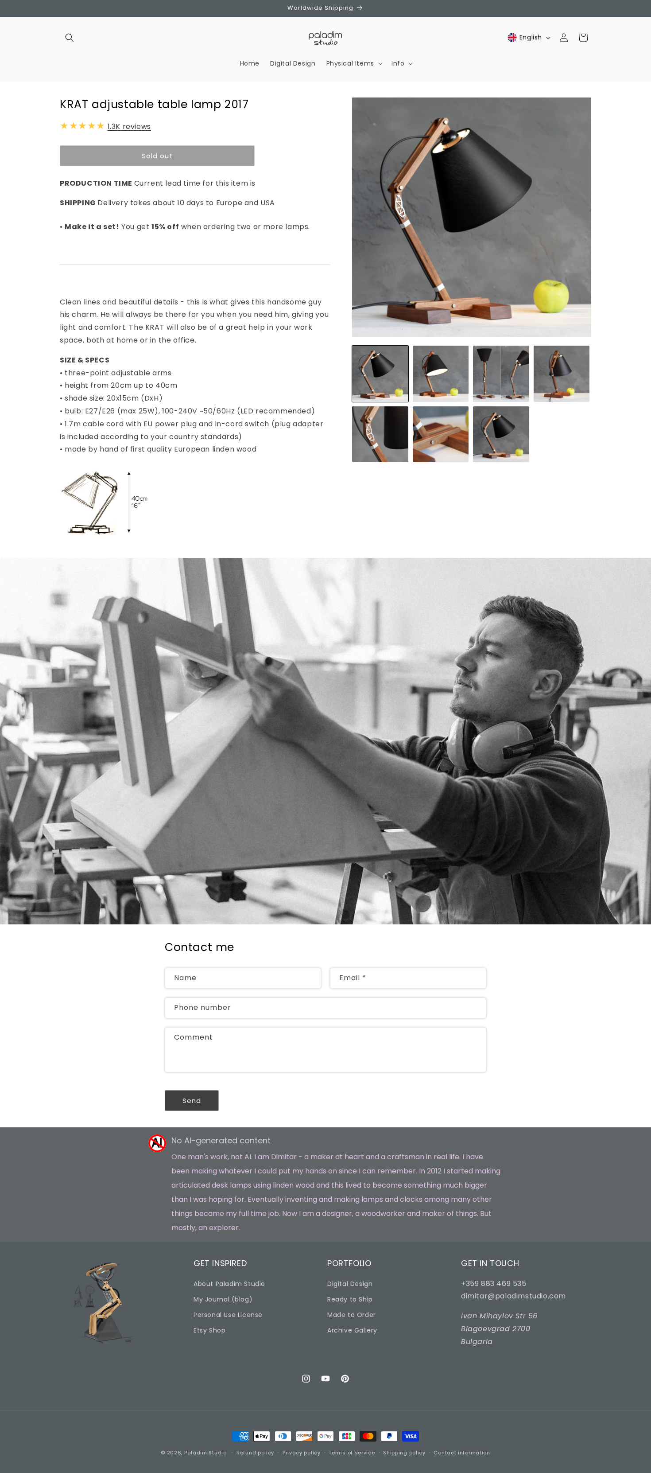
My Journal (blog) (223, 1298)
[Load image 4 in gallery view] (562, 374)
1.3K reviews (129, 126)
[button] (69, 37)
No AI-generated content (221, 1140)
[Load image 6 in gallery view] (441, 434)
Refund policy (255, 1452)
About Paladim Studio (229, 1283)
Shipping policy (404, 1452)
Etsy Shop (209, 1330)
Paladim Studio (205, 1452)
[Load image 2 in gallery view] (441, 374)
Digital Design (349, 1283)
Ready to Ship (350, 1298)
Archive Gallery (352, 1330)
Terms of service (352, 1452)
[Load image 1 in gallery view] (380, 374)
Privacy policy (302, 1452)
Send (191, 1100)
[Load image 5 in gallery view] (380, 434)
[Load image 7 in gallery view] (501, 434)
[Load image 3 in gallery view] (501, 374)
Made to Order (351, 1314)
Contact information (462, 1452)
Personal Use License (228, 1314)
